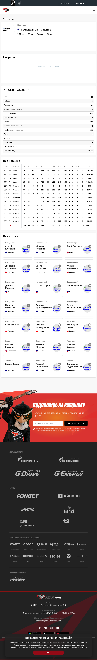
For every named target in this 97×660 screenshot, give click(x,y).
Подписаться (76, 423)
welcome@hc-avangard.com (49, 621)
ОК (48, 653)
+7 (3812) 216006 (51, 613)
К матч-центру (8, 19)
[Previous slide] (5, 89)
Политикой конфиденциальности (67, 431)
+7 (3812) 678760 (67, 613)
